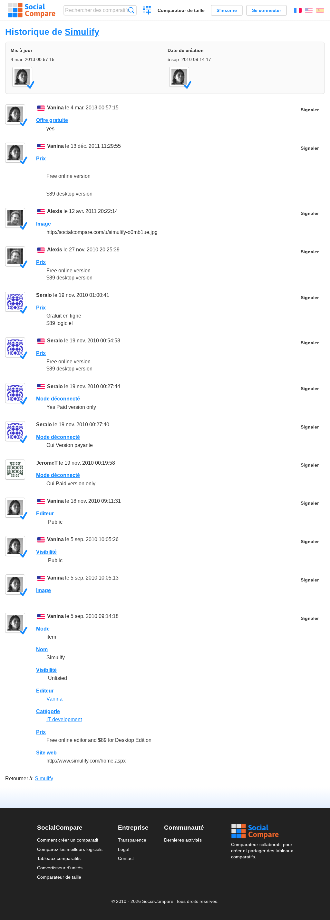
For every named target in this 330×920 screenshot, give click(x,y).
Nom (42, 649)
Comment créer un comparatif (67, 840)
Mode (43, 629)
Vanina (55, 107)
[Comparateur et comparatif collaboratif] (31, 10)
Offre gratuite (52, 120)
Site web (46, 752)
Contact (126, 858)
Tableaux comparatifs (59, 858)
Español (320, 10)
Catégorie (48, 711)
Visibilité (46, 552)
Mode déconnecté (58, 398)
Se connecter (266, 10)
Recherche (131, 10)
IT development (64, 719)
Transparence (132, 840)
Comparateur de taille (181, 10)
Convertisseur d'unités (59, 867)
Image (43, 224)
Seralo (44, 295)
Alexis (54, 211)
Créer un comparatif (147, 11)
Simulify (82, 32)
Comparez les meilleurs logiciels (69, 849)
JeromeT (47, 463)
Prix (41, 158)
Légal (123, 849)
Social (262, 831)
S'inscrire (227, 10)
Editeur (45, 513)
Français (298, 10)
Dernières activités (183, 840)
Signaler (310, 109)
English (309, 10)
